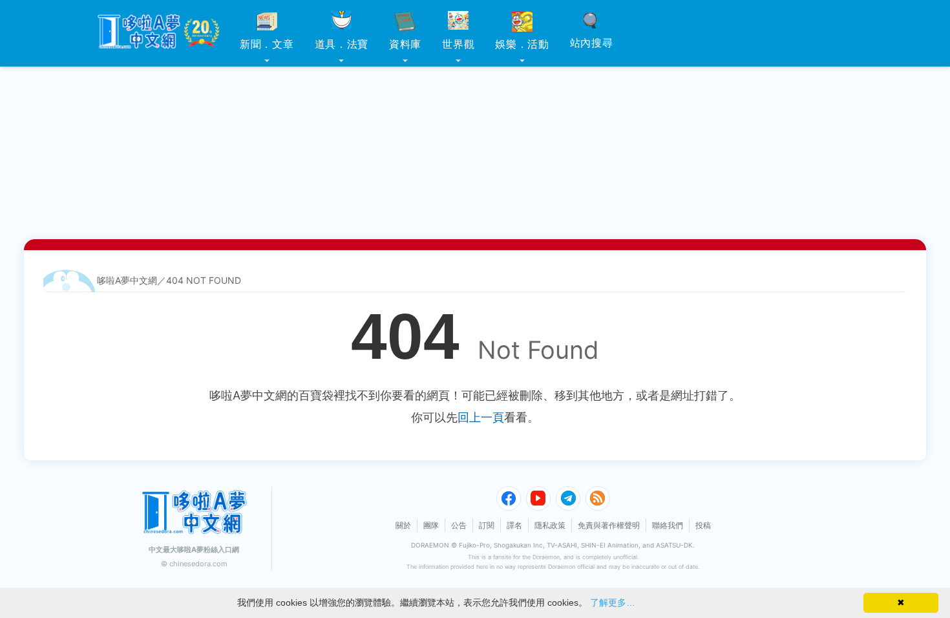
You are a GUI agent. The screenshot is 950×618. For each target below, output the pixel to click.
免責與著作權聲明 (609, 525)
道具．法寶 (342, 43)
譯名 (514, 525)
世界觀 (458, 43)
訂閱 (486, 525)
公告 (459, 525)
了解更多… (612, 602)
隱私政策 (549, 525)
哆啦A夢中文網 (127, 280)
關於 (403, 525)
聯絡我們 (667, 525)
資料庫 (405, 43)
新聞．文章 (267, 43)
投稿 (703, 525)
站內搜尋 (591, 42)
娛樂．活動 (522, 43)
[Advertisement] (475, 81)
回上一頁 (481, 417)
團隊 (431, 525)
